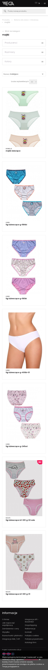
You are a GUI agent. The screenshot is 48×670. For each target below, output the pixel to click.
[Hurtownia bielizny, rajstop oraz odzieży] (8, 3)
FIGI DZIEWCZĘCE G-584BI (16, 224)
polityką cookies (31, 659)
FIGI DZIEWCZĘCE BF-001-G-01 (18, 594)
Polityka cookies (32, 635)
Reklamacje (30, 629)
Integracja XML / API (11, 639)
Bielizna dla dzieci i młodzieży (26, 20)
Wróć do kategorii (12, 31)
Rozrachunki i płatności (12, 635)
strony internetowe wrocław (11, 650)
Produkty (6, 20)
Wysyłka (5, 632)
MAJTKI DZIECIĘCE (13, 151)
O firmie (5, 619)
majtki (7, 22)
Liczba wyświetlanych (20, 81)
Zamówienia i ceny (10, 629)
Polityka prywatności (34, 639)
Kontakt (28, 632)
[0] (39, 3)
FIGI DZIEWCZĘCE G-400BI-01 (18, 372)
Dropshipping (31, 625)
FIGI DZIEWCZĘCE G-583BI (16, 298)
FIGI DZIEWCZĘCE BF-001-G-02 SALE (20, 520)
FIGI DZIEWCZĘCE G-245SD (16, 446)
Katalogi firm (30, 642)
